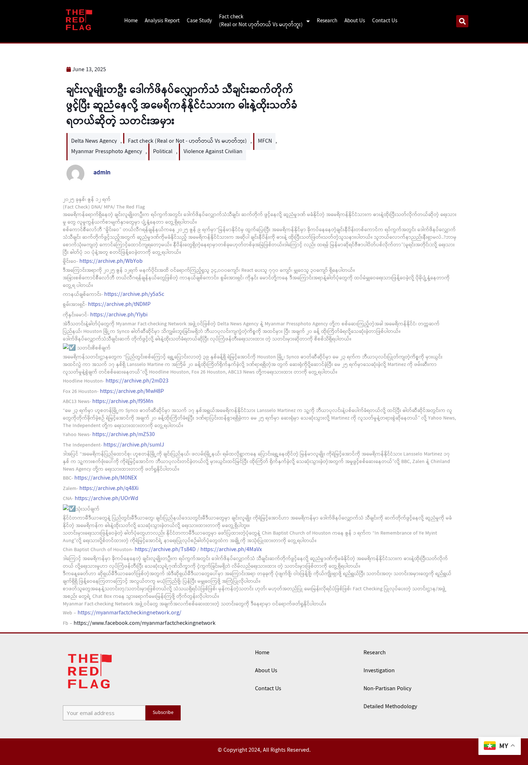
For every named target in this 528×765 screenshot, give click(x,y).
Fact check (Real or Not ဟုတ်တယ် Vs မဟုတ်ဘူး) (261, 21)
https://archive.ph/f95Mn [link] (122, 402)
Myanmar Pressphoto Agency (106, 152)
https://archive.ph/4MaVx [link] (231, 550)
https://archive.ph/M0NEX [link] (105, 478)
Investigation (379, 671)
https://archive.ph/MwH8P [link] (132, 392)
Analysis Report (162, 21)
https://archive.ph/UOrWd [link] (106, 499)
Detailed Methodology (390, 707)
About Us (354, 21)
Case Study (199, 21)
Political (162, 152)
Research (327, 21)
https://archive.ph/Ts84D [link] (165, 550)
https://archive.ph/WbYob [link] (111, 261)
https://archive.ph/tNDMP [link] (119, 305)
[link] (145, 623)
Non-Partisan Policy (387, 689)
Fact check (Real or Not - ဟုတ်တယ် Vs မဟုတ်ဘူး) (187, 141)
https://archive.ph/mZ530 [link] (123, 435)
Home (131, 21)
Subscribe (163, 713)
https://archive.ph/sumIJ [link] (133, 445)
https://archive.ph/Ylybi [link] (119, 315)
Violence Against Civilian (213, 152)
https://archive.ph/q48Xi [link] (109, 489)
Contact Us (384, 21)
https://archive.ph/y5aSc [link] (134, 294)
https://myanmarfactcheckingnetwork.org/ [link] (129, 613)
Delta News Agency (94, 141)
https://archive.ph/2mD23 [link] (137, 381)
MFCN (265, 141)
